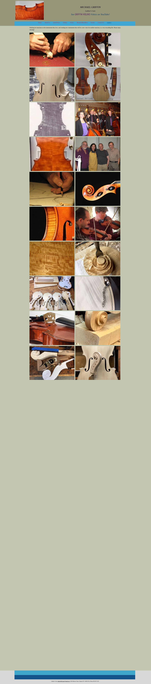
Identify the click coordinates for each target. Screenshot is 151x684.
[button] (51, 50)
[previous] (32, 207)
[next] (117, 207)
